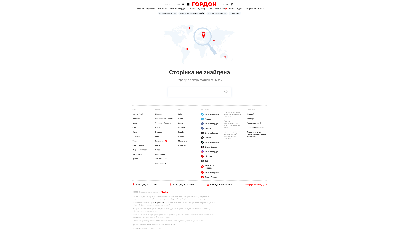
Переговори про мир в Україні (192, 13)
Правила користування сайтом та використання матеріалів (232, 115)
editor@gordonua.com (221, 184)
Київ (180, 114)
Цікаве (135, 159)
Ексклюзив (220, 8)
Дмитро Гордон (212, 114)
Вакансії (250, 114)
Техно (134, 141)
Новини (140, 8)
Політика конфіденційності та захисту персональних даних (232, 124)
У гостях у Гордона (178, 8)
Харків (181, 132)
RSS (206, 161)
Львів (180, 119)
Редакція (250, 119)
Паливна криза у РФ (167, 13)
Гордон (208, 119)
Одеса (180, 123)
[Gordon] (204, 4)
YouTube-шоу (160, 159)
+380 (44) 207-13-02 (183, 184)
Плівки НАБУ (235, 13)
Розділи (158, 110)
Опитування (250, 8)
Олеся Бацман (211, 147)
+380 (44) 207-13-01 (146, 184)
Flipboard (209, 156)
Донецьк (181, 127)
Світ (134, 127)
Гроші (134, 123)
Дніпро (181, 136)
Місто (180, 110)
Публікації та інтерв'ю (156, 8)
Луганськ (182, 145)
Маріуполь (182, 141)
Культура (136, 136)
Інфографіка (137, 154)
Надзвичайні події (139, 150)
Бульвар (201, 8)
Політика (136, 119)
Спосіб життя (138, 145)
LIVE (210, 8)
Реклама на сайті (254, 123)
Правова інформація (255, 127)
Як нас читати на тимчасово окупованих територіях (256, 134)
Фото (231, 8)
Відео (239, 8)
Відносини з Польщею (217, 13)
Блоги (192, 8)
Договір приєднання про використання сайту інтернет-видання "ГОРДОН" (232, 135)
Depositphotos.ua (161, 203)
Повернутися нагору (253, 185)
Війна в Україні (138, 114)
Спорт (135, 132)
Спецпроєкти (160, 163)
